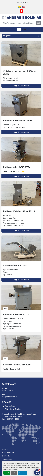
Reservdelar (6, 456)
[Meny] (19, 29)
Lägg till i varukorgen (21, 86)
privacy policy (14, 469)
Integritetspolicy (7, 459)
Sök (38, 23)
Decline (14, 473)
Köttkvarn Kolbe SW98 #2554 (16, 167)
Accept (7, 473)
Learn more (22, 473)
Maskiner (5, 449)
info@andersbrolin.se (9, 397)
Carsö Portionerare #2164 (15, 265)
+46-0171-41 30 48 (22, 2)
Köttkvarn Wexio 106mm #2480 (17, 120)
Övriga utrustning (8, 453)
